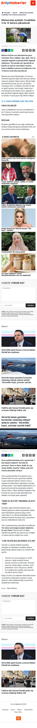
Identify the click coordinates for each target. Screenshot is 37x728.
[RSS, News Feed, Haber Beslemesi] (18, 718)
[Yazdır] (23, 50)
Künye (13, 710)
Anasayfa (7, 13)
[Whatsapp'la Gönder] (12, 50)
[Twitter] (6, 50)
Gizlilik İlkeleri (28, 710)
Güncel (15, 13)
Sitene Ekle (18, 712)
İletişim (19, 710)
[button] (27, 50)
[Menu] (33, 3)
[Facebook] (2, 50)
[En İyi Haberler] (14, 3)
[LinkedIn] (9, 50)
